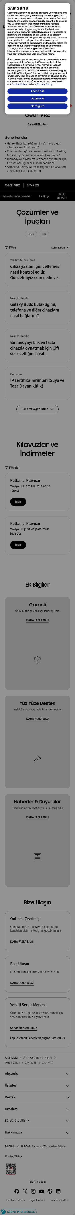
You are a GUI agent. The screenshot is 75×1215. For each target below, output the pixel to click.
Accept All (37, 91)
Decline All (37, 98)
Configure (37, 106)
